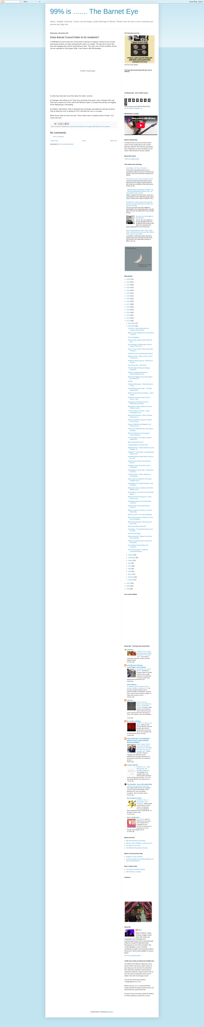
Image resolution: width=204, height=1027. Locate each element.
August (130, 560)
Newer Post (54, 141)
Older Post (113, 141)
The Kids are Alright (134, 533)
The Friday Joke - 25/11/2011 (137, 365)
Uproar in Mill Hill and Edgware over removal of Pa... (139, 425)
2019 (128, 299)
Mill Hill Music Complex (133, 872)
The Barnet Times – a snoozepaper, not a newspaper (143, 801)
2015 (128, 310)
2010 (128, 583)
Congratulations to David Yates (138, 445)
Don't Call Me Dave (133, 817)
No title (130, 381)
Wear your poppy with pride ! (137, 526)
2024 (128, 285)
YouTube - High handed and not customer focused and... (138, 329)
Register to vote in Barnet (134, 857)
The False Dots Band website (135, 869)
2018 (128, 301)
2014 (128, 312)
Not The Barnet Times (134, 798)
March (130, 574)
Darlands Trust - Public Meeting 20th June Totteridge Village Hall (143, 768)
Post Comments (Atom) (66, 144)
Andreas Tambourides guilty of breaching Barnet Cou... (137, 373)
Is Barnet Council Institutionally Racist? (140, 353)
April (130, 571)
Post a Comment (58, 136)
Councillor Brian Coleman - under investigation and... (139, 411)
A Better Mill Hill (132, 765)
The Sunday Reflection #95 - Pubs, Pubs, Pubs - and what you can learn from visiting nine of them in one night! (140, 232)
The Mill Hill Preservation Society (136, 848)
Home (84, 141)
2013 (128, 315)
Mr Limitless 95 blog (133, 721)
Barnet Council (74, 126)
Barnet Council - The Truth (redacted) (140, 514)
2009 (128, 586)
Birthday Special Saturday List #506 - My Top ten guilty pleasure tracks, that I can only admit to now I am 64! (139, 191)
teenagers (107, 126)
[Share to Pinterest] (68, 124)
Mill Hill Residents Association (135, 841)
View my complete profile (132, 955)
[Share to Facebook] (66, 124)
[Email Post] (55, 123)
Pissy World (140, 819)
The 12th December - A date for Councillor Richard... (138, 550)
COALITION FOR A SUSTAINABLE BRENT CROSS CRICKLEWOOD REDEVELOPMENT (138, 740)
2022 (128, 290)
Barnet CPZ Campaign (85, 126)
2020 (128, 296)
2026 (128, 279)
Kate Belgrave (132, 684)
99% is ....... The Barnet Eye (94, 11)
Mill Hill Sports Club (98, 126)
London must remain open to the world (138, 786)
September (132, 557)
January (131, 580)
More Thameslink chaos (135, 442)
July (129, 563)
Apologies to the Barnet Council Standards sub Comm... (138, 402)
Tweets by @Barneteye (131, 159)
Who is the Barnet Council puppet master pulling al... (138, 434)
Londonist (130, 649)
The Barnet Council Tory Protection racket (139, 179)
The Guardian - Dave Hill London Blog (139, 784)
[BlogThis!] (61, 124)
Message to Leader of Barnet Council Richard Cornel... (140, 407)
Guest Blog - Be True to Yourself (136, 168)
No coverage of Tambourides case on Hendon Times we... (140, 345)
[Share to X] (63, 124)
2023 (128, 287)
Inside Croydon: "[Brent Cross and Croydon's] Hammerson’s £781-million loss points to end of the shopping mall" (144, 747)
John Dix (130, 700)
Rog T (140, 930)
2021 (128, 293)
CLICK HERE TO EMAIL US (133, 108)
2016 (128, 307)
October (131, 555)
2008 (128, 589)
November (131, 326)
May (129, 569)
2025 (128, 282)
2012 (128, 318)
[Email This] (59, 124)
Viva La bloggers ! (134, 337)
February (131, 577)
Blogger (110, 1012)
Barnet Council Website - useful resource (139, 843)
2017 (128, 304)
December (131, 323)
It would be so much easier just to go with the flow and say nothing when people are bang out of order (139, 203)
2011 (128, 321)
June (130, 566)
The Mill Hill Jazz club (133, 845)
